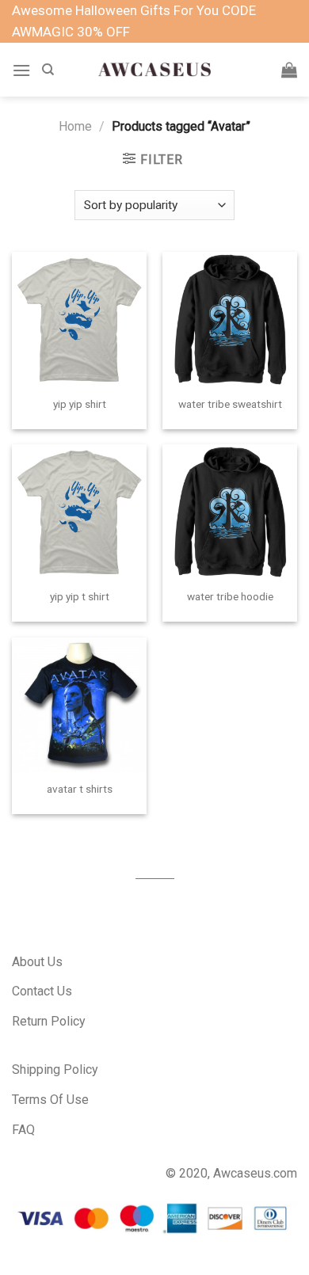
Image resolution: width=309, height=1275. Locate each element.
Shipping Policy (55, 1069)
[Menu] (21, 70)
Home (75, 126)
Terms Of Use (50, 1099)
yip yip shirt (79, 404)
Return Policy (49, 1021)
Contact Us (42, 991)
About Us (37, 961)
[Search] (48, 70)
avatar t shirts (80, 788)
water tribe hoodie (230, 596)
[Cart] (289, 69)
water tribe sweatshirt (230, 404)
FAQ (23, 1129)
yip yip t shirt (79, 596)
